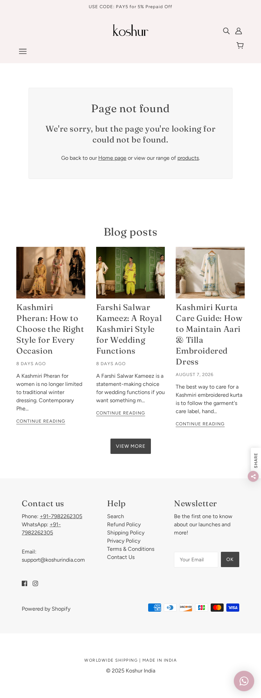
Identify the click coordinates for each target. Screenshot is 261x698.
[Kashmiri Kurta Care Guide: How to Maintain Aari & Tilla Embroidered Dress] (210, 273)
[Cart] (241, 46)
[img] (226, 30)
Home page (112, 158)
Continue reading (40, 421)
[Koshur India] (130, 34)
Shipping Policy (125, 532)
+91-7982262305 (61, 516)
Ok (230, 559)
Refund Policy (124, 524)
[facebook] (24, 583)
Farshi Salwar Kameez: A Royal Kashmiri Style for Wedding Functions (129, 329)
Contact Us (121, 557)
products (188, 158)
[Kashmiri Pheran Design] (50, 273)
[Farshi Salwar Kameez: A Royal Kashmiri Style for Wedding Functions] (130, 273)
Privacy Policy (123, 541)
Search (115, 516)
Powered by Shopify (46, 609)
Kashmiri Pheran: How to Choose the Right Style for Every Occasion (50, 329)
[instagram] (35, 583)
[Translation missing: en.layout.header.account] (238, 30)
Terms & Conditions (130, 549)
